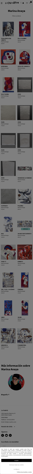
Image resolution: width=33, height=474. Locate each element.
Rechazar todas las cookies (16, 465)
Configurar (16, 469)
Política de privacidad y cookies (24, 472)
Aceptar (16, 460)
